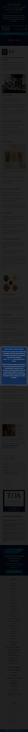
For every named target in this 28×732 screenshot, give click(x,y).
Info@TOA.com (9, 359)
